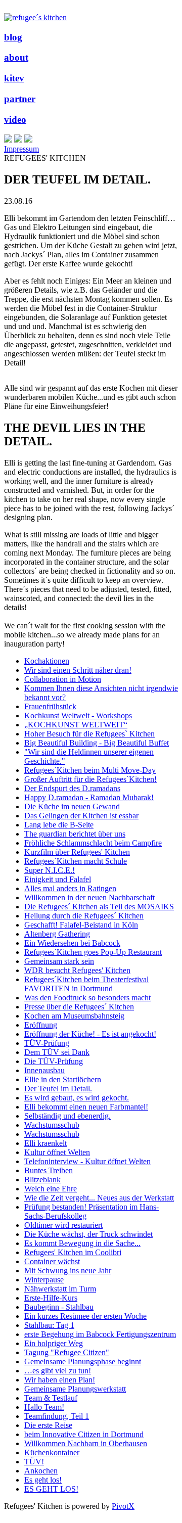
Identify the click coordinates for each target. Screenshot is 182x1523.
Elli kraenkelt (45, 1143)
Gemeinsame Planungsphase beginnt (82, 1361)
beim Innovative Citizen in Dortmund (84, 1434)
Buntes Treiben (48, 1170)
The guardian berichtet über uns (74, 833)
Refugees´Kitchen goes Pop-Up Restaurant (93, 952)
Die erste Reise (48, 1425)
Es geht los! (43, 1479)
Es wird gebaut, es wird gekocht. (76, 1097)
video (15, 119)
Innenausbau (44, 1070)
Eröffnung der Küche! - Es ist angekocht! (90, 1034)
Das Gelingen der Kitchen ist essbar (81, 815)
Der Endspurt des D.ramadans (72, 788)
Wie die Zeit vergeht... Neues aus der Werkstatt (99, 1197)
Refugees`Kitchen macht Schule (75, 861)
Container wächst (52, 1261)
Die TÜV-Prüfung (53, 1061)
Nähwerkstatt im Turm (60, 1288)
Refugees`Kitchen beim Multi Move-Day (90, 770)
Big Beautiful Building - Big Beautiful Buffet (96, 743)
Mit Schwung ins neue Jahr (67, 1270)
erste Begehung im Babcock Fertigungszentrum (100, 1334)
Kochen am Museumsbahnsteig (74, 1015)
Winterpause (44, 1279)
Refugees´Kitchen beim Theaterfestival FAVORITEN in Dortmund (86, 984)
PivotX (123, 1506)
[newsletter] (28, 139)
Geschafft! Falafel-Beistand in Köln (81, 924)
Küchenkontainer (51, 1452)
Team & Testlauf (50, 1398)
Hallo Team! (44, 1407)
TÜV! (34, 1461)
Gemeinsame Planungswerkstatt (75, 1388)
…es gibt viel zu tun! (57, 1370)
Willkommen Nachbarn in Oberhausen (85, 1443)
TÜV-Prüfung (46, 1043)
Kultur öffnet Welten (57, 1152)
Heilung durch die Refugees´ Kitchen (84, 915)
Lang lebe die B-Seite (59, 824)
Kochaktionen (46, 661)
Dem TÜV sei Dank (56, 1052)
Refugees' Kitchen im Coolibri (72, 1252)
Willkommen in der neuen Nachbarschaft (89, 897)
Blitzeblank (42, 1179)
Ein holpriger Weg (53, 1343)
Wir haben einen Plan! (59, 1379)
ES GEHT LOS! (51, 1489)
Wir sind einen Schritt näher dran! (77, 670)
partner (19, 99)
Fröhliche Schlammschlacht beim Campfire (93, 843)
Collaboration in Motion (62, 679)
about (16, 57)
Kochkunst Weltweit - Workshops (78, 715)
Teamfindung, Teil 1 (56, 1416)
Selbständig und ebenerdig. (67, 1116)
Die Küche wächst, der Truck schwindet (88, 1234)
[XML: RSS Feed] (8, 139)
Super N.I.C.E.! (49, 870)
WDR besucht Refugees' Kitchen (77, 970)
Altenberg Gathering (57, 934)
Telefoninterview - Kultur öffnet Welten (87, 1161)
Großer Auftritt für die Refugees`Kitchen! (90, 779)
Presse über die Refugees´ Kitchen (79, 1006)
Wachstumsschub (51, 1125)
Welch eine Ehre (50, 1188)
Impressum (21, 149)
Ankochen (41, 1470)
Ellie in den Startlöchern (62, 1079)
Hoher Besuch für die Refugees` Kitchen (89, 733)
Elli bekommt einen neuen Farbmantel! (86, 1106)
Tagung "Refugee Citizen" (66, 1352)
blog (13, 37)
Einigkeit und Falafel (57, 879)
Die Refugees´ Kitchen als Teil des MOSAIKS (99, 906)
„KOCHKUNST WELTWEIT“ (75, 724)
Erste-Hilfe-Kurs (50, 1298)
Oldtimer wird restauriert (63, 1225)
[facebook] (18, 139)
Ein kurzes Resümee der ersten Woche (85, 1316)
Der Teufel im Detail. (58, 1088)
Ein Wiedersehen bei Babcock (72, 943)
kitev (14, 78)
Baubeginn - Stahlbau (59, 1307)
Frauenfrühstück (50, 706)
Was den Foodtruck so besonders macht (87, 997)
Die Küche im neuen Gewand (72, 806)
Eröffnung (40, 1025)
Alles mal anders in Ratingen (70, 888)
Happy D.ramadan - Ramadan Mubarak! (89, 797)
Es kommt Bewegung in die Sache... (82, 1243)
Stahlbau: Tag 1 (49, 1325)
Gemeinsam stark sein (59, 961)
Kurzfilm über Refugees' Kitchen (77, 852)
